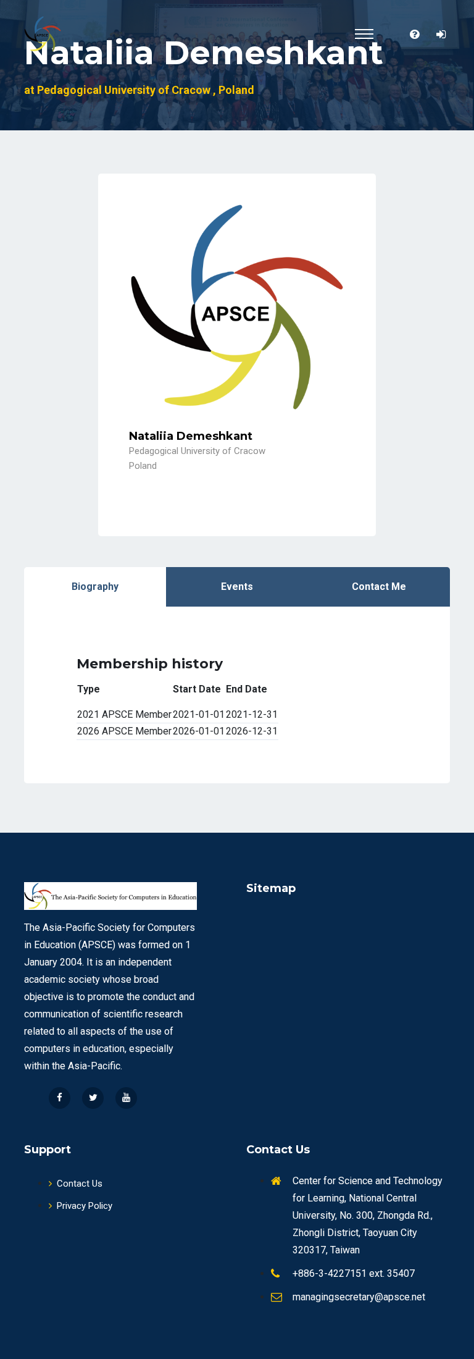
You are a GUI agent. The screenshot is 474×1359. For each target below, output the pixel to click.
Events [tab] (237, 586)
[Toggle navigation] (364, 33)
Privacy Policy (84, 1205)
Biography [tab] (95, 586)
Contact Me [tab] (379, 586)
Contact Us (79, 1183)
